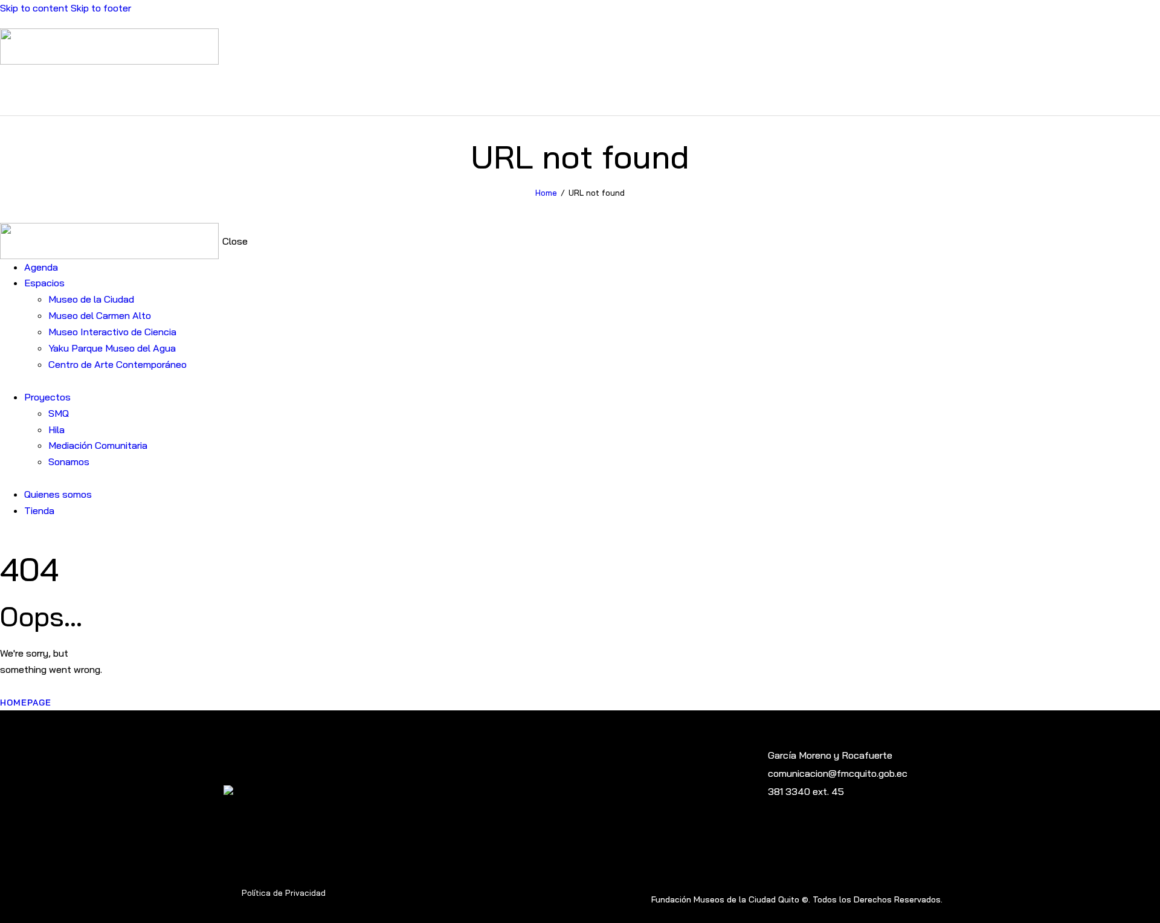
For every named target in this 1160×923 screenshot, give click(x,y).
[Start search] (1153, 89)
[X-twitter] (821, 833)
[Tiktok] (801, 833)
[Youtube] (739, 833)
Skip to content (34, 8)
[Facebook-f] (780, 833)
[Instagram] (760, 833)
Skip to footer (101, 8)
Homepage (25, 702)
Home (546, 193)
